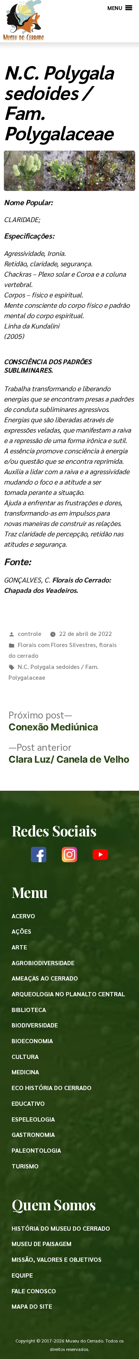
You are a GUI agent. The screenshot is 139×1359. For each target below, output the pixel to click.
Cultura (25, 1056)
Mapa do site (32, 1306)
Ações (21, 931)
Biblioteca (29, 1010)
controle (29, 633)
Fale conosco (34, 1291)
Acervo (23, 916)
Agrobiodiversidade (43, 963)
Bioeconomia (32, 1041)
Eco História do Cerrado (52, 1088)
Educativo (28, 1103)
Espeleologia (33, 1119)
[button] (114, 7)
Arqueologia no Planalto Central (68, 994)
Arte (19, 947)
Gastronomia (33, 1134)
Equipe (22, 1275)
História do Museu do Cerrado (61, 1228)
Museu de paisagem (41, 1244)
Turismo (25, 1166)
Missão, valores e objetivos (57, 1259)
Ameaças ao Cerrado (45, 978)
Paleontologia (36, 1150)
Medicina (25, 1072)
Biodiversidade (35, 1025)
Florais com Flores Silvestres (57, 645)
